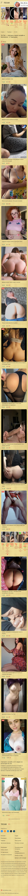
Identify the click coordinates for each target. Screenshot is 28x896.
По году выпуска (4, 852)
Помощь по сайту (19, 855)
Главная (2, 32)
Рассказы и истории (19, 843)
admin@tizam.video (7, 890)
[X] (11, 831)
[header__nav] (1, 2)
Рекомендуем (4, 847)
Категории (3, 835)
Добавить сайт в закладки (20, 857)
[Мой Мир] (8, 831)
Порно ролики (18, 840)
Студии (16, 835)
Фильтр (4, 41)
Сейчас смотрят (4, 849)
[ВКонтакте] (2, 831)
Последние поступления (6, 854)
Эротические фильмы (6, 843)
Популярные (3, 838)
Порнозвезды (18, 838)
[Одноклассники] (5, 831)
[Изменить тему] (9, 824)
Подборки (9, 32)
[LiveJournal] (14, 831)
